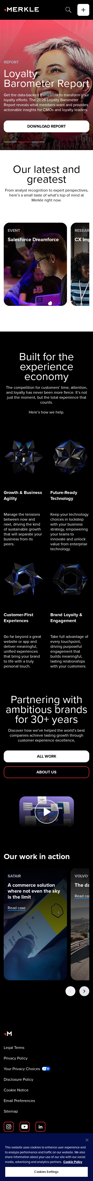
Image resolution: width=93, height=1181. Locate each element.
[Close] (87, 1140)
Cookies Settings (46, 1171)
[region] (46, 1157)
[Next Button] (84, 991)
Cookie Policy (72, 1162)
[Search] (68, 10)
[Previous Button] (70, 991)
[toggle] (83, 10)
